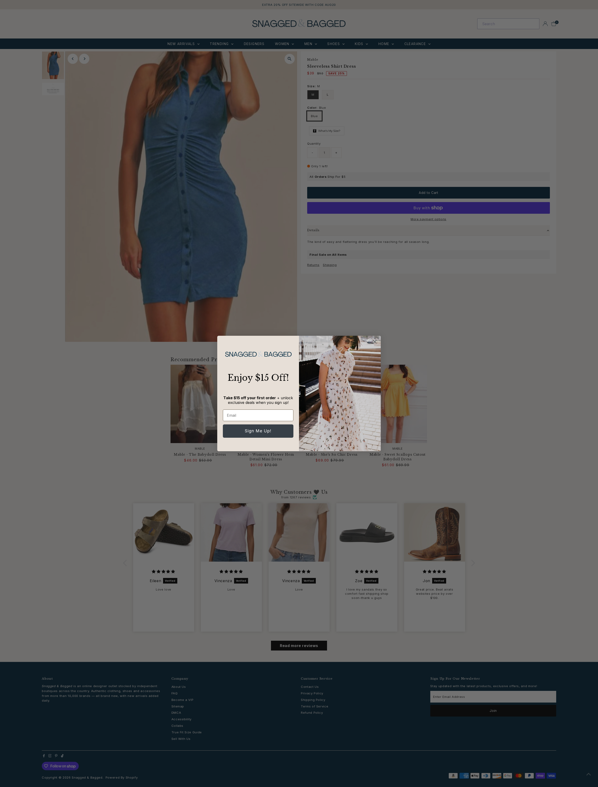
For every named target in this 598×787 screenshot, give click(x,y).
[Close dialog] (375, 342)
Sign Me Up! (258, 430)
